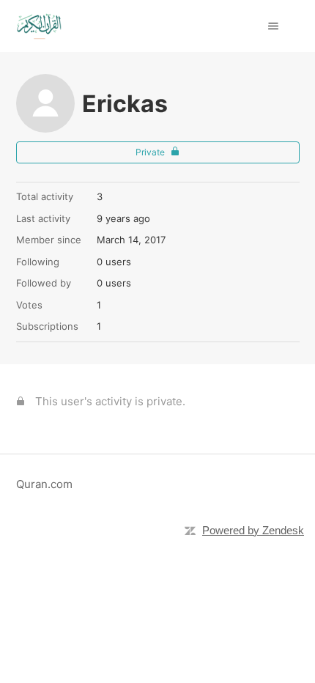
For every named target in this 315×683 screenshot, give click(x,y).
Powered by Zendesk (253, 530)
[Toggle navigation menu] (274, 26)
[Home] (39, 26)
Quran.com (44, 484)
